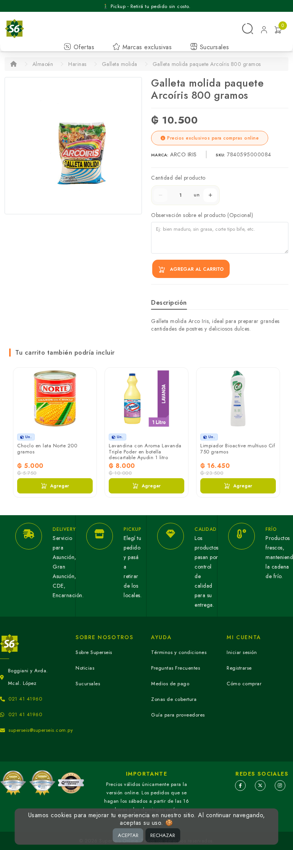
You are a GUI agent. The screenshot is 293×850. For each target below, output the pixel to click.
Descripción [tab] (169, 302)
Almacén (42, 64)
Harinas (77, 64)
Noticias (85, 668)
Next (275, 417)
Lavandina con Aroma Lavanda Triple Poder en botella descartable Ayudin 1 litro (145, 451)
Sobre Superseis (94, 652)
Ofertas (82, 47)
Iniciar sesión (242, 652)
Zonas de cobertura (173, 699)
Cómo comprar (244, 683)
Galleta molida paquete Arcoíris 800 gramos (207, 64)
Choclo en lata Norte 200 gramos (47, 448)
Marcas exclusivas (146, 47)
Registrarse (239, 668)
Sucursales (213, 47)
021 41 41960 (25, 698)
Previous (17, 417)
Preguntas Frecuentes (175, 668)
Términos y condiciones (178, 652)
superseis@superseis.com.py (40, 730)
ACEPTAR (128, 835)
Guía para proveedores (178, 714)
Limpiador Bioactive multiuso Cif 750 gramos (237, 448)
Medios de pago (170, 683)
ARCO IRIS (184, 154)
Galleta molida (119, 64)
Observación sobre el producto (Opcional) (202, 215)
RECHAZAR (162, 835)
